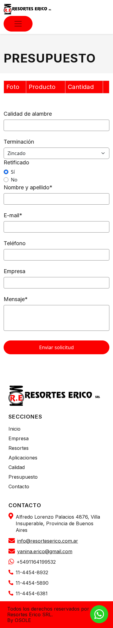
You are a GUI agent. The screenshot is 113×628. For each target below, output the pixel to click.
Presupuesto (23, 477)
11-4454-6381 (32, 593)
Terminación (19, 142)
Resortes (18, 448)
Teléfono (15, 243)
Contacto (18, 486)
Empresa (14, 271)
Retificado (16, 162)
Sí (13, 172)
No (14, 179)
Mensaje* (16, 299)
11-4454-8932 (32, 572)
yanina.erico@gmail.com (44, 551)
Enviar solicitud (56, 347)
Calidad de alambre (28, 114)
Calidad (16, 467)
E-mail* (13, 215)
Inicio (14, 429)
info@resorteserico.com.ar (47, 541)
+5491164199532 (36, 562)
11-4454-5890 (32, 583)
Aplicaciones (22, 458)
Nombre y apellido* (28, 187)
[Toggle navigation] (18, 24)
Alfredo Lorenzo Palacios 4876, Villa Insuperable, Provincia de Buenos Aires (58, 523)
